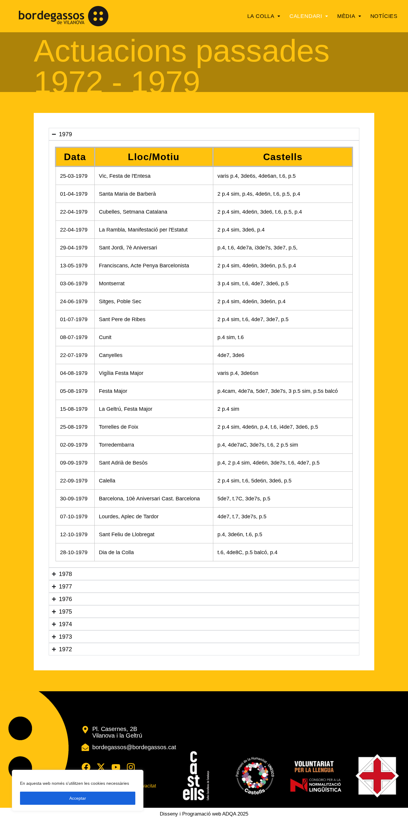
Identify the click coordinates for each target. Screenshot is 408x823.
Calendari (305, 16)
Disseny (169, 814)
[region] (77, 790)
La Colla (260, 16)
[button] (264, 16)
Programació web (201, 814)
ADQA (229, 814)
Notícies (384, 16)
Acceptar (77, 798)
